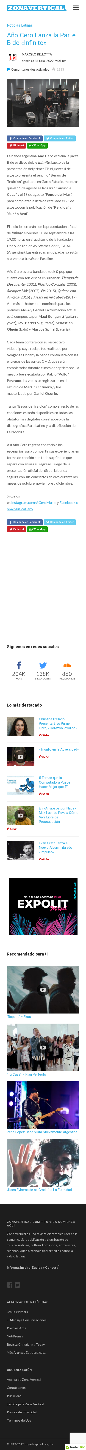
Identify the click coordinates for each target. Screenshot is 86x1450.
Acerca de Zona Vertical (24, 1379)
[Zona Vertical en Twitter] (18, 1286)
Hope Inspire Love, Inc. (40, 1444)
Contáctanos (16, 1387)
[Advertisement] (43, 599)
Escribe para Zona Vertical (25, 1404)
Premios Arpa (16, 1328)
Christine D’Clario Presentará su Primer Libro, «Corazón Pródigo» (58, 723)
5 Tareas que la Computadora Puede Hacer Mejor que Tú (54, 782)
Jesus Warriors (17, 1312)
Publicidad (14, 1396)
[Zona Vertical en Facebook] (11, 1286)
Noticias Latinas (20, 25)
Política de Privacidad (22, 1412)
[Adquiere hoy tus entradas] (43, 906)
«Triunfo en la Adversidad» (59, 749)
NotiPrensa (15, 1336)
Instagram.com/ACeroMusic (33, 502)
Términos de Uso (19, 1420)
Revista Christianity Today (26, 1344)
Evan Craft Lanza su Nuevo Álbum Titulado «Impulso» (55, 847)
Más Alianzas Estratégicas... (26, 1352)
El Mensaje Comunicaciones (27, 1320)
